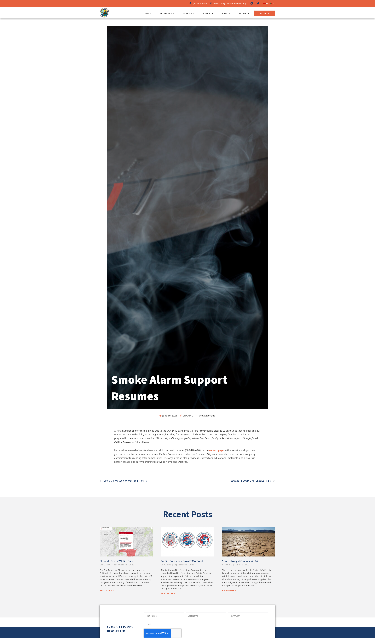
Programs (166, 13)
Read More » (107, 590)
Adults (187, 13)
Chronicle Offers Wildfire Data (116, 561)
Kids (224, 13)
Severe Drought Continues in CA (240, 561)
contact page (216, 450)
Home (148, 13)
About (242, 13)
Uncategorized (207, 415)
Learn (206, 13)
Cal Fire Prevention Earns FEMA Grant (182, 561)
